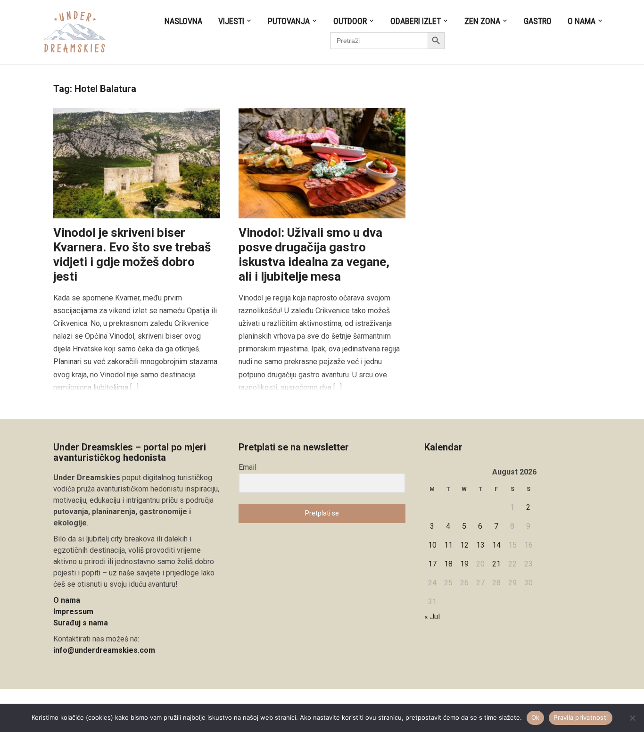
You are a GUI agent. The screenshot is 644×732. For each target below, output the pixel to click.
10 (432, 545)
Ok (535, 717)
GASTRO (538, 21)
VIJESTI (231, 21)
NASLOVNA (183, 21)
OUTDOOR (350, 21)
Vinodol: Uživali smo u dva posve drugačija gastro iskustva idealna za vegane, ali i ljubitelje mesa (314, 254)
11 (448, 545)
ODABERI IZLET (415, 21)
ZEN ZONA (482, 21)
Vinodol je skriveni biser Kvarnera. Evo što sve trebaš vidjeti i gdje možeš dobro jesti (132, 254)
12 (464, 545)
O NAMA (581, 21)
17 (432, 563)
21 (496, 563)
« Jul (432, 616)
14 (496, 545)
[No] (632, 718)
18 (448, 563)
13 (480, 545)
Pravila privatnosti (580, 717)
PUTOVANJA (289, 21)
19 (464, 563)
